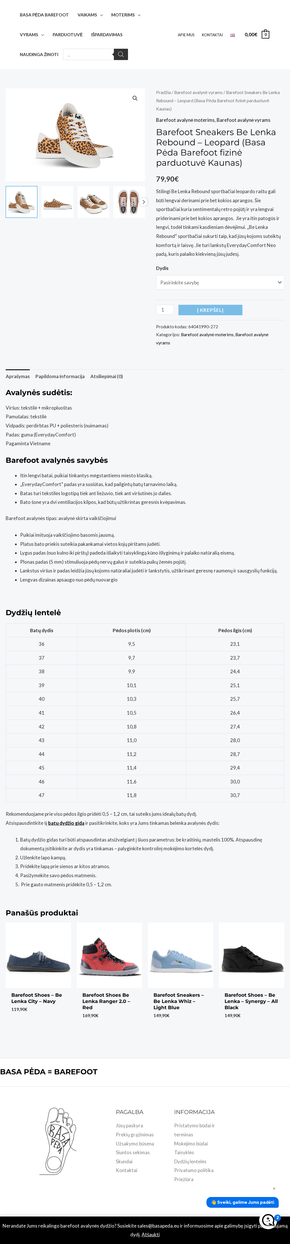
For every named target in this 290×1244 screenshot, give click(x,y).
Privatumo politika (194, 1170)
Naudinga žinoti (39, 54)
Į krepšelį (210, 310)
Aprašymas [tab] (18, 376)
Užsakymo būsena (135, 1144)
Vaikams (87, 14)
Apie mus (186, 35)
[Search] (121, 54)
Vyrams (29, 34)
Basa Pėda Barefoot (44, 14)
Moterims (123, 14)
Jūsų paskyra (129, 1125)
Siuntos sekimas (133, 1152)
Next (143, 202)
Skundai (124, 1161)
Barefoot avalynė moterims (185, 120)
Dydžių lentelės (190, 1161)
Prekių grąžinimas (135, 1135)
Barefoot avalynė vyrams (198, 92)
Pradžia (163, 92)
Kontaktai (212, 35)
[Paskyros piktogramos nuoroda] (277, 34)
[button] (135, 98)
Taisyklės (184, 1152)
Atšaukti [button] (151, 1234)
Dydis (162, 268)
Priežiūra (183, 1179)
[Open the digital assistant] (268, 1220)
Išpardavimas (107, 34)
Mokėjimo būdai (191, 1144)
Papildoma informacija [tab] (60, 376)
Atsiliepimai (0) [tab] (106, 376)
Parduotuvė (68, 34)
